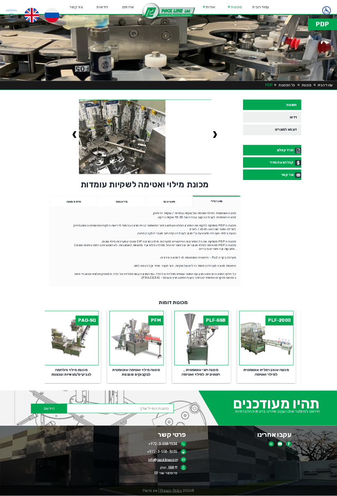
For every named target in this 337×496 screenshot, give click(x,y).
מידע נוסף (121, 201)
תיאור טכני (169, 201)
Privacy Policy (171, 491)
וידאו (293, 117)
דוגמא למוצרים (286, 129)
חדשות (102, 7)
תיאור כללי (216, 201)
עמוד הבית (261, 7)
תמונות (291, 105)
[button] (168, 11)
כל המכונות (287, 85)
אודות (209, 7)
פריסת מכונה (73, 201)
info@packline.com (162, 459)
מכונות (235, 7)
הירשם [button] (49, 408)
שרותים (128, 7)
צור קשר (76, 7)
